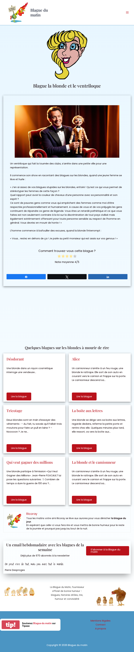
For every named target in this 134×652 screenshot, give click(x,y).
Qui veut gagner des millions (30, 462)
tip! (11, 624)
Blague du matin (39, 12)
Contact (101, 624)
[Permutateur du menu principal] (127, 12)
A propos (100, 628)
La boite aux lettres (87, 410)
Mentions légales (100, 620)
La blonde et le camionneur (94, 462)
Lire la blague (19, 396)
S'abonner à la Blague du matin (105, 551)
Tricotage (14, 410)
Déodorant (15, 358)
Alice (76, 358)
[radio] (59, 256)
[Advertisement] (67, 314)
